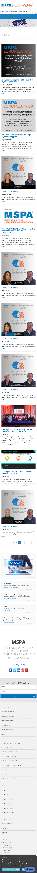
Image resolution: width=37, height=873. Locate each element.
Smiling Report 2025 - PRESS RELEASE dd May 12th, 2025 (17, 473)
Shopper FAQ (5, 794)
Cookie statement (12, 866)
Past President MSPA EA (8, 721)
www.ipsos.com (8, 610)
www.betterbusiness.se (10, 599)
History (3, 734)
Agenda (27, 11)
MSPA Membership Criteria (8, 756)
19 (29, 543)
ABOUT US (5, 707)
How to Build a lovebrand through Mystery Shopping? (16, 136)
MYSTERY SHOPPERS (9, 786)
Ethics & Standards (6, 725)
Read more (15, 445)
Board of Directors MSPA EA (9, 716)
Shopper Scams (5, 803)
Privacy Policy (24, 866)
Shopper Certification (7, 799)
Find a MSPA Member (7, 770)
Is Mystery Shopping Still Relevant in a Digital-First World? (18, 81)
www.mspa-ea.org (9, 622)
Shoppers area (21, 11)
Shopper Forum (5, 790)
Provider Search (4, 11)
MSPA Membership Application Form (11, 765)
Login (35, 13)
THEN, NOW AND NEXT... (12, 192)
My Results (4, 833)
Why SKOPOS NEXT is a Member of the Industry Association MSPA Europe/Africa (18, 231)
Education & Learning (7, 730)
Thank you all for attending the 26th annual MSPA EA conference (17, 430)
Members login (13, 11)
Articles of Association (7, 711)
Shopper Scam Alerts (7, 808)
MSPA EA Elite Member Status (9, 779)
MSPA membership (6, 747)
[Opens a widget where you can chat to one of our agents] (29, 869)
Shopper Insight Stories (7, 812)
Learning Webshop (6, 824)
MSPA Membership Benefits (9, 752)
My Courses (4, 828)
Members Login (5, 774)
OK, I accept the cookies (11, 869)
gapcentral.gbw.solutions (11, 587)
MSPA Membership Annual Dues (10, 761)
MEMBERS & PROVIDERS (10, 743)
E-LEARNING (6, 819)
